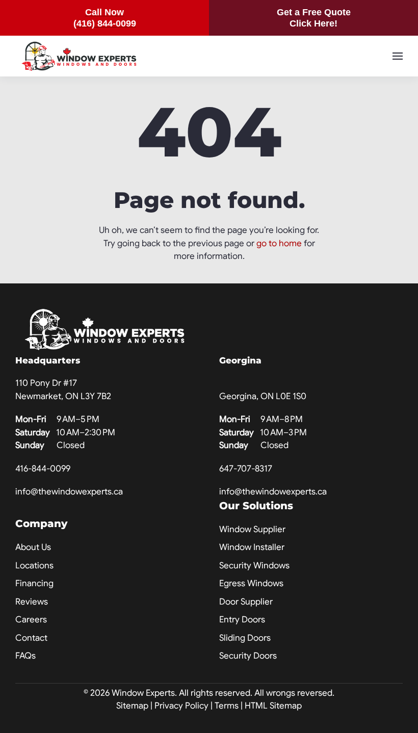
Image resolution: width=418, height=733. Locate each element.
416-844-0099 (42, 468)
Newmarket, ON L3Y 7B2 (63, 396)
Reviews (31, 601)
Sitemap (132, 705)
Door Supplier (246, 601)
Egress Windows (251, 583)
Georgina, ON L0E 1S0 (262, 396)
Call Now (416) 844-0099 (104, 18)
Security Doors (248, 655)
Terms (227, 705)
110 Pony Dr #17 (46, 383)
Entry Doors (242, 619)
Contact (31, 638)
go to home (279, 243)
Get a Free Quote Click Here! (314, 18)
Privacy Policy (181, 705)
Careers (31, 619)
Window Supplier (252, 529)
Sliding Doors (245, 638)
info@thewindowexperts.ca (69, 491)
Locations (34, 565)
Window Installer (251, 547)
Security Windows (254, 565)
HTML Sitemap (273, 705)
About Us (33, 547)
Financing (34, 583)
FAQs (25, 655)
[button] (398, 56)
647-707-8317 (245, 468)
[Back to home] (79, 56)
